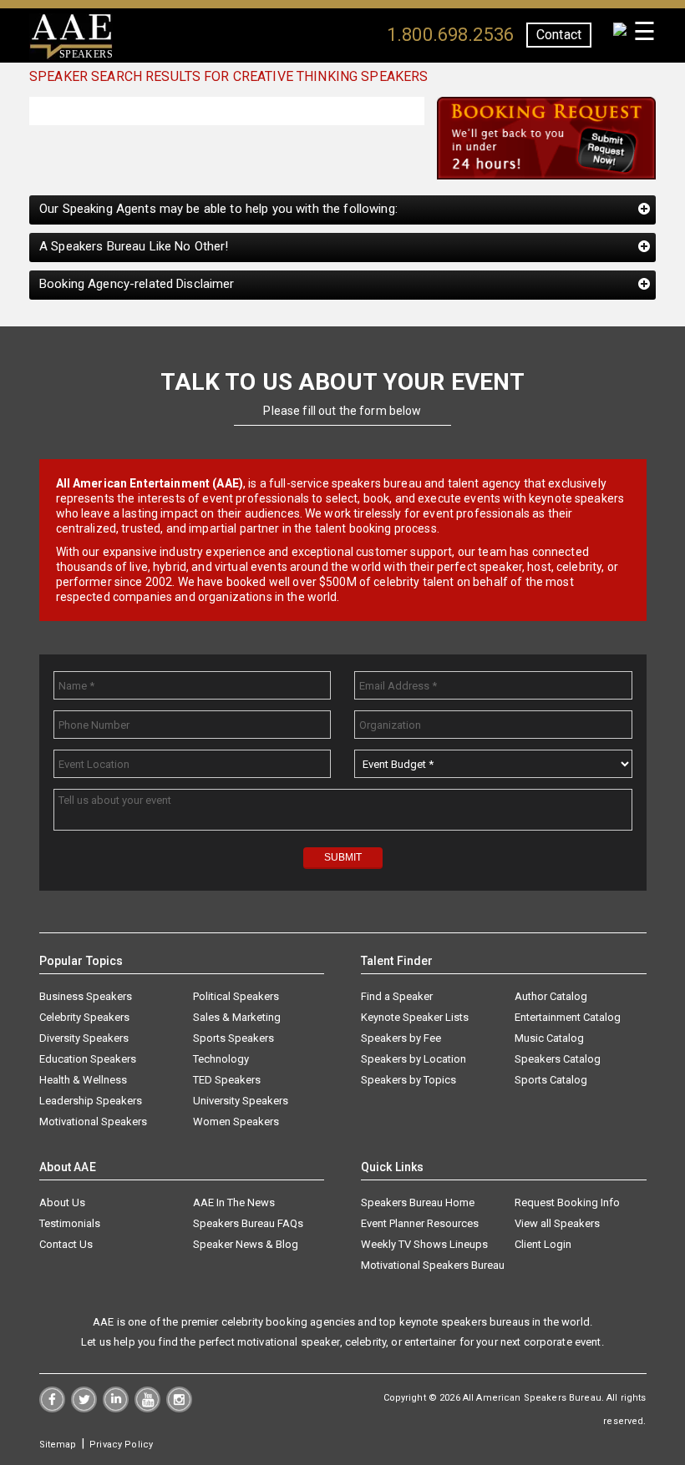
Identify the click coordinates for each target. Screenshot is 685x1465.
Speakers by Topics (408, 1079)
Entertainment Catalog (568, 1017)
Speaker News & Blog (245, 1244)
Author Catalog (551, 996)
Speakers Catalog (558, 1059)
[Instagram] (179, 1408)
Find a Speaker (397, 996)
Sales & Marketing (237, 1017)
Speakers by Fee (401, 1038)
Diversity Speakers (84, 1038)
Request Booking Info (567, 1202)
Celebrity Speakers (84, 1017)
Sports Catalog (551, 1079)
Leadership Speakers (90, 1100)
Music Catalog (549, 1038)
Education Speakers (87, 1059)
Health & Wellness (83, 1079)
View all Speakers (557, 1223)
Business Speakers (85, 996)
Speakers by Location (413, 1059)
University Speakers (240, 1100)
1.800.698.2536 (450, 34)
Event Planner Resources (420, 1223)
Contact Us (66, 1244)
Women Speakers (236, 1121)
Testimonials (69, 1223)
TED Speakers (227, 1079)
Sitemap (58, 1444)
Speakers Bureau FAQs (248, 1223)
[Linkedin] (116, 1408)
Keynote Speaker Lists (415, 1017)
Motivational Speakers (93, 1121)
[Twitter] (84, 1408)
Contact (558, 35)
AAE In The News (234, 1202)
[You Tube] (147, 1408)
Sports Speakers (233, 1038)
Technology (221, 1059)
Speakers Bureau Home (417, 1202)
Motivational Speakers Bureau (433, 1265)
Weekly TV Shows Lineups (424, 1244)
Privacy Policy (121, 1444)
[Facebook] (52, 1408)
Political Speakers (236, 996)
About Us (62, 1202)
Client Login (543, 1244)
